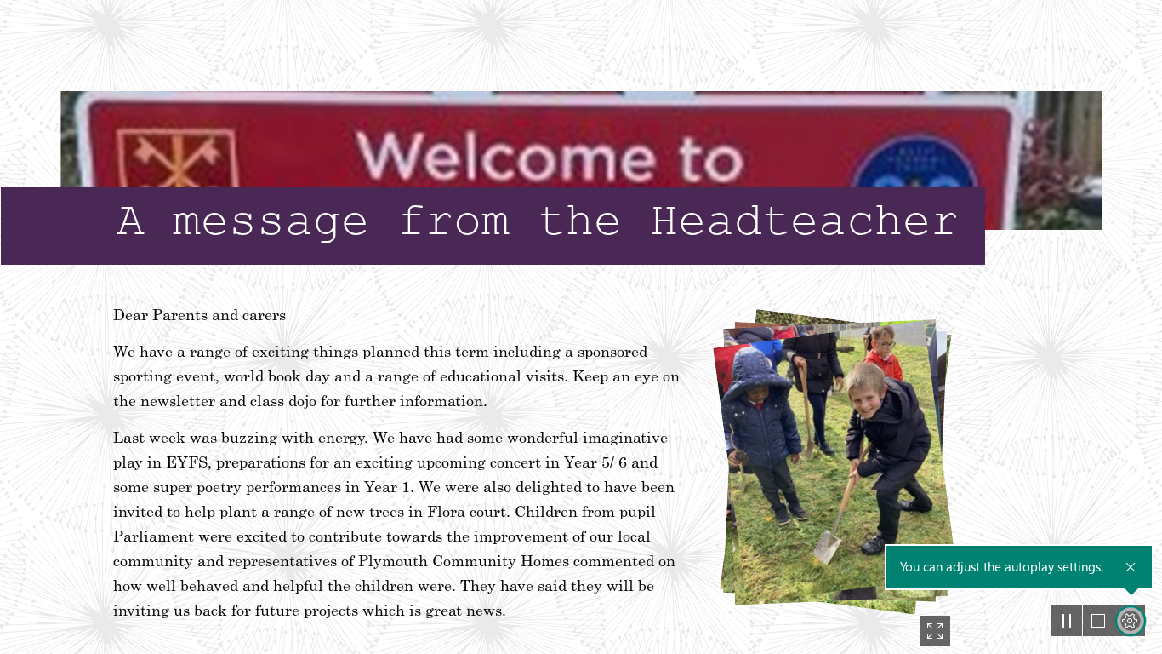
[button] (935, 631)
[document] (581, 327)
